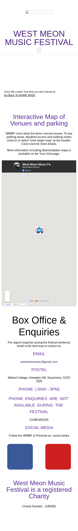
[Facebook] (20, 457)
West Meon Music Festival (39, 38)
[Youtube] (58, 457)
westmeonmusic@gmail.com (39, 361)
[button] (39, 50)
